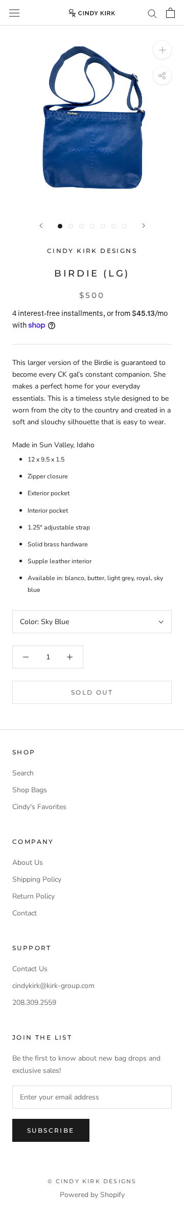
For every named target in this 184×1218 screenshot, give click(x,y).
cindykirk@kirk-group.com (53, 986)
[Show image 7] (124, 226)
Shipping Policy (36, 879)
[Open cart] (170, 13)
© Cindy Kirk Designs (92, 1181)
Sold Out (92, 692)
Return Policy (33, 896)
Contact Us (30, 969)
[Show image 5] (103, 226)
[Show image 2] (70, 226)
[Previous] (40, 225)
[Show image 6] (113, 226)
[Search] (152, 13)
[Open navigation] (14, 12)
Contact (24, 913)
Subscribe (51, 1130)
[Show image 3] (81, 226)
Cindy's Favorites (39, 807)
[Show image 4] (92, 226)
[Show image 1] (60, 226)
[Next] (143, 225)
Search (23, 773)
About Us (27, 862)
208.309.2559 (34, 1002)
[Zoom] (162, 50)
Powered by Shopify (92, 1195)
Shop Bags (29, 790)
